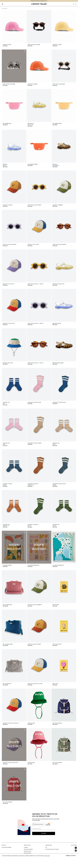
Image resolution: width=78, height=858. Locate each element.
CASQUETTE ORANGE (32, 84)
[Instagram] (76, 850)
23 (41, 123)
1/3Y (22, 362)
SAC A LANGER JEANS (7, 644)
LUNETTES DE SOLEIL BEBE (34, 44)
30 (42, 125)
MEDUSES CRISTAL (57, 323)
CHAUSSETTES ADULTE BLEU (59, 402)
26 (45, 123)
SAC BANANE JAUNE (57, 123)
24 (42, 123)
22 (39, 123)
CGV (46, 847)
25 (44, 123)
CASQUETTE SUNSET (8, 205)
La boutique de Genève (6, 847)
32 (45, 125)
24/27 (21, 402)
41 (73, 283)
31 (44, 125)
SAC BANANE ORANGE (33, 164)
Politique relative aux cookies (52, 849)
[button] (76, 4)
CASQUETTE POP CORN (33, 244)
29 (49, 123)
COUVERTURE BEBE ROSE (33, 565)
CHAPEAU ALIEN (31, 723)
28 (48, 123)
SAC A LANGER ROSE (7, 604)
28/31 (24, 402)
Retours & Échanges (28, 849)
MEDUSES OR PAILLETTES (58, 283)
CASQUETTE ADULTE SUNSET (34, 644)
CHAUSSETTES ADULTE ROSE (34, 402)
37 (67, 283)
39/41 (46, 402)
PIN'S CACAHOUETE (57, 644)
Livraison (26, 847)
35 (49, 125)
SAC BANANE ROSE (7, 123)
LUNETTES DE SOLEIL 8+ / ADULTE (35, 283)
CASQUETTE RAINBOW (58, 205)
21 (38, 123)
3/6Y (24, 362)
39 (70, 283)
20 (37, 123)
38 (69, 283)
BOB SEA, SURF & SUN (8, 362)
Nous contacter (27, 853)
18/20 (16, 402)
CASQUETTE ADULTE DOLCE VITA (10, 762)
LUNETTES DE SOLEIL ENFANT (34, 205)
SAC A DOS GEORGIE (57, 723)
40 (72, 283)
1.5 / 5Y (22, 205)
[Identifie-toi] (74, 4)
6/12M (19, 362)
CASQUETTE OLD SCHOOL (9, 323)
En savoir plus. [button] (47, 855)
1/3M (47, 723)
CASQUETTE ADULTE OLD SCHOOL (11, 723)
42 (74, 283)
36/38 (43, 402)
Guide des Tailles (27, 851)
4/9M (49, 723)
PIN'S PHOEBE (56, 604)
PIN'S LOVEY (55, 683)
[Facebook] (76, 848)
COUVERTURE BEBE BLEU (58, 565)
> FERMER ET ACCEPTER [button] (70, 855)
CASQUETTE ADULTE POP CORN (35, 683)
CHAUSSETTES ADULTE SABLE (34, 443)
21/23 (19, 402)
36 (66, 283)
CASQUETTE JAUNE (57, 44)
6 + (24, 205)
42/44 (49, 402)
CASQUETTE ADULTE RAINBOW (35, 604)
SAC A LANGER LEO (7, 683)
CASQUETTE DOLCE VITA (8, 283)
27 (47, 123)
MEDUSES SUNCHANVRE (58, 362)
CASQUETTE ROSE (7, 44)
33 (46, 125)
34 (48, 125)
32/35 (24, 403)
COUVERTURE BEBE (7, 565)
